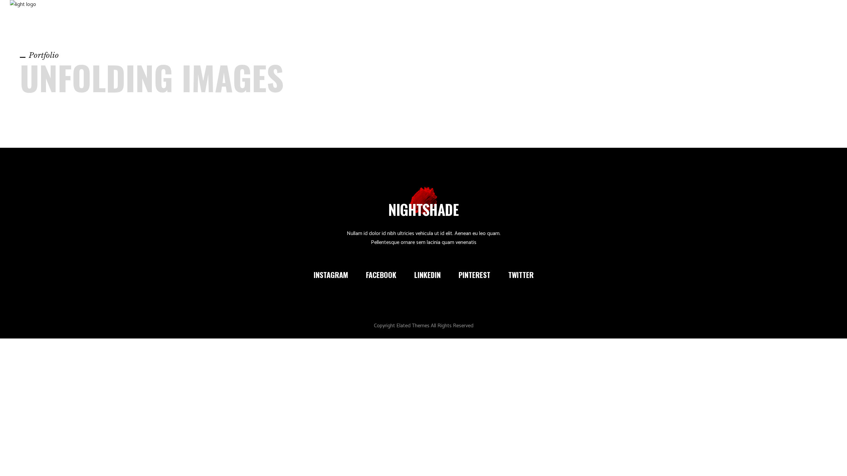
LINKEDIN (427, 274)
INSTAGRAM (331, 274)
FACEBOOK (381, 274)
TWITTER (521, 274)
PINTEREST (474, 274)
